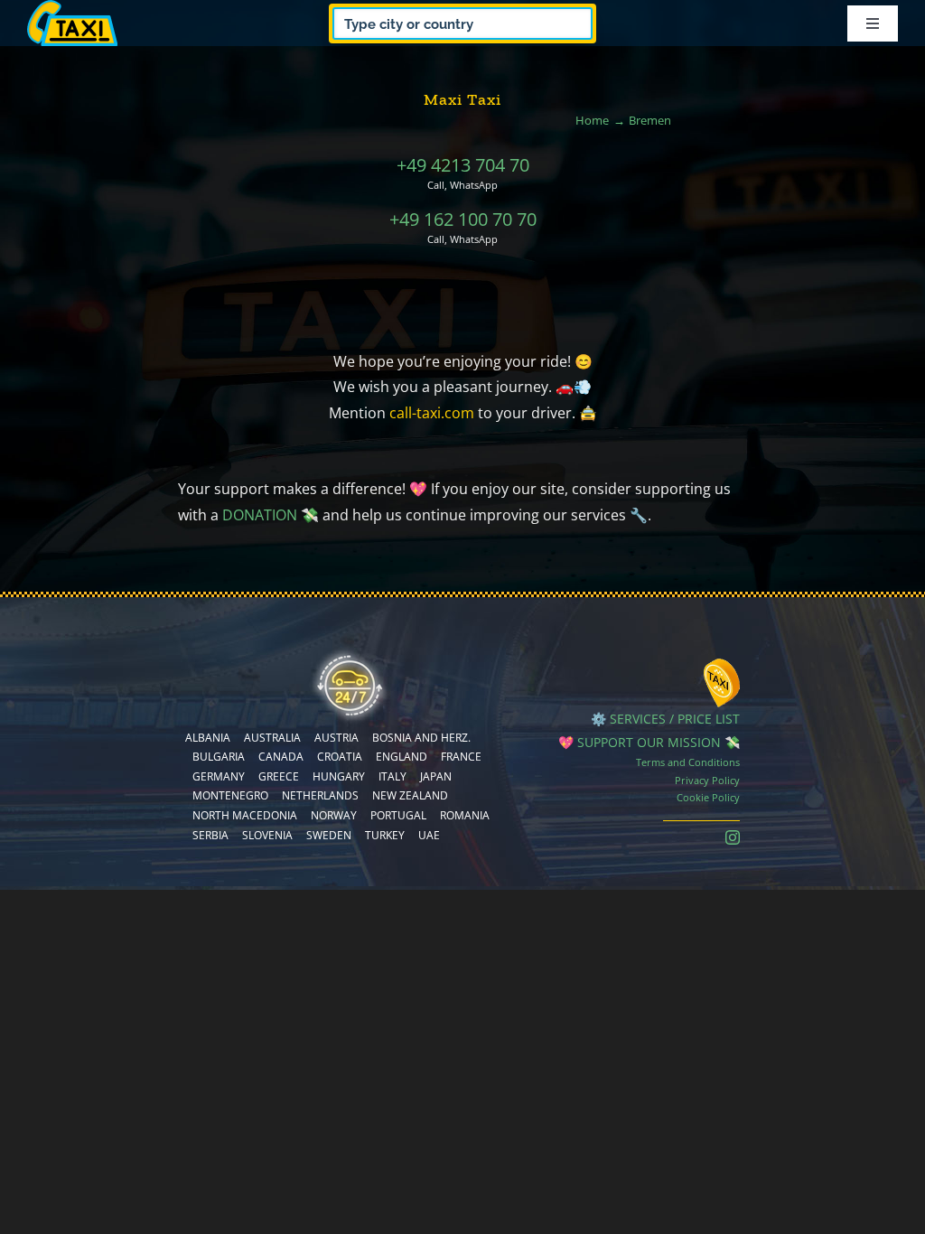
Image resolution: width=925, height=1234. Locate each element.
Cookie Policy (708, 797)
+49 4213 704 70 (463, 165)
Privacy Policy (707, 780)
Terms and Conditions (688, 762)
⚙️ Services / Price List (665, 718)
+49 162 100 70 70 (463, 219)
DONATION (259, 515)
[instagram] (732, 837)
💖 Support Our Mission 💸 (649, 742)
